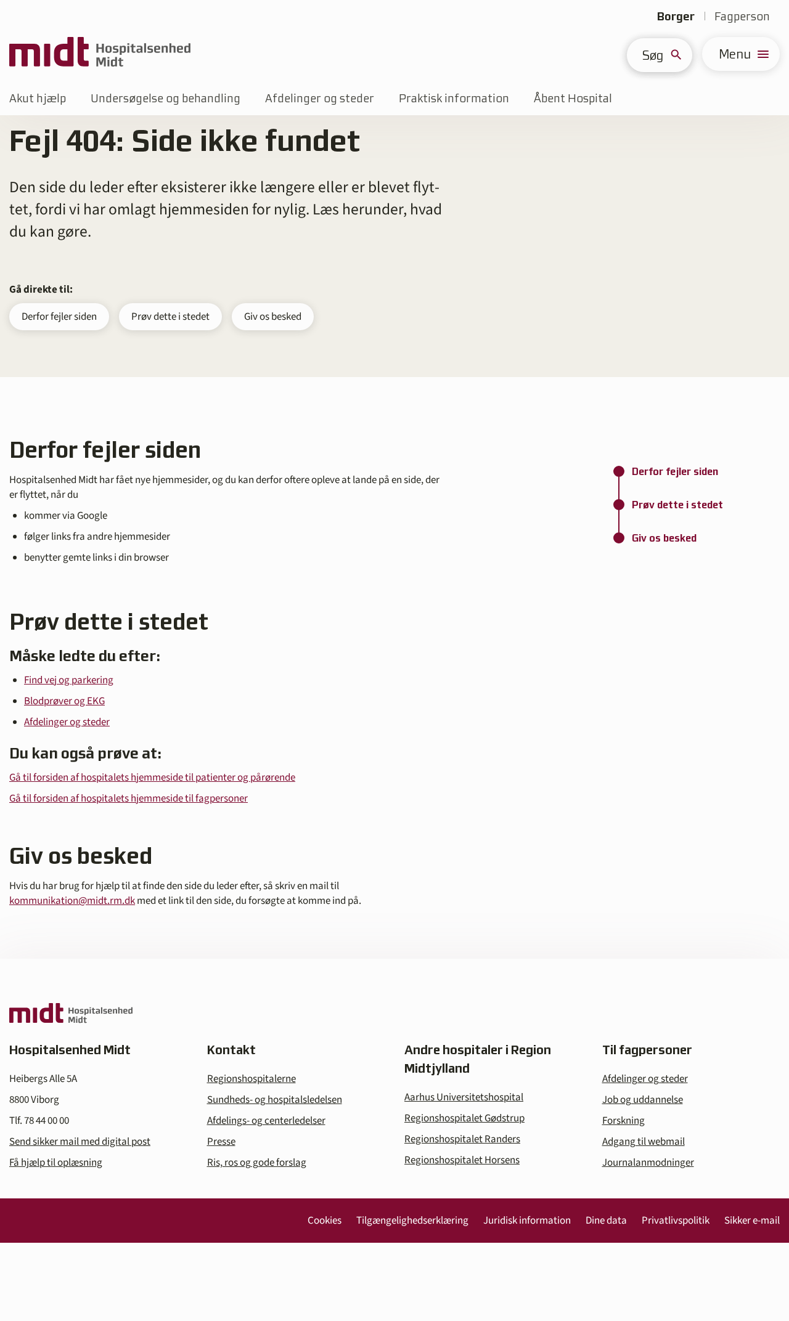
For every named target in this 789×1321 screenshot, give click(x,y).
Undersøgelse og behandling (165, 98)
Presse (221, 1141)
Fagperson (742, 16)
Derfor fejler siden (59, 316)
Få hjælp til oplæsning (55, 1162)
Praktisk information (454, 98)
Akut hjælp (37, 98)
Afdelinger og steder (319, 98)
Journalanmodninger (648, 1162)
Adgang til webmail (643, 1141)
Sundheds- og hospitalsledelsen (274, 1099)
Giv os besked (272, 316)
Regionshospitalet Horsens (462, 1160)
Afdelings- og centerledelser (266, 1120)
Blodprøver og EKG (64, 701)
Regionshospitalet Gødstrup (464, 1118)
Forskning (623, 1120)
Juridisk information (527, 1220)
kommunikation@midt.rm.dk (72, 900)
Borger (676, 16)
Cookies (324, 1220)
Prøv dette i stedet (170, 316)
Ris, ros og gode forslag (256, 1162)
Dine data (606, 1220)
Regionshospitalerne (251, 1078)
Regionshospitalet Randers (462, 1139)
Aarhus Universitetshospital (463, 1097)
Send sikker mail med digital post (79, 1141)
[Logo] (99, 54)
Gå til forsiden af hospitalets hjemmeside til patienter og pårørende (152, 777)
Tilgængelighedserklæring (412, 1220)
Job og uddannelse (642, 1099)
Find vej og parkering (68, 680)
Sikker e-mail (752, 1220)
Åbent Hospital (573, 98)
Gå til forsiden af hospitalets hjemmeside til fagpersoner (128, 798)
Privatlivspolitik (675, 1220)
